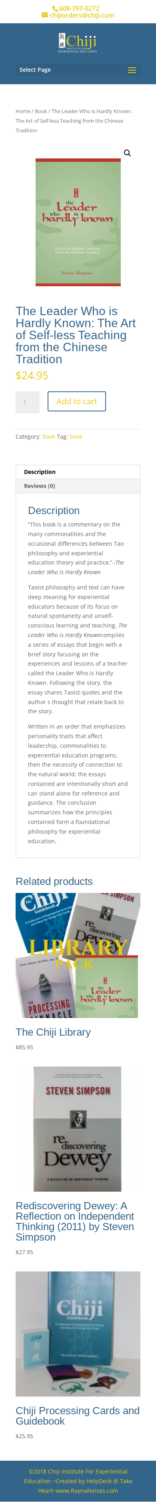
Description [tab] (40, 472)
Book (41, 111)
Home (23, 111)
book (76, 436)
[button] (127, 153)
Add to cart (76, 401)
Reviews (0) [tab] (39, 486)
